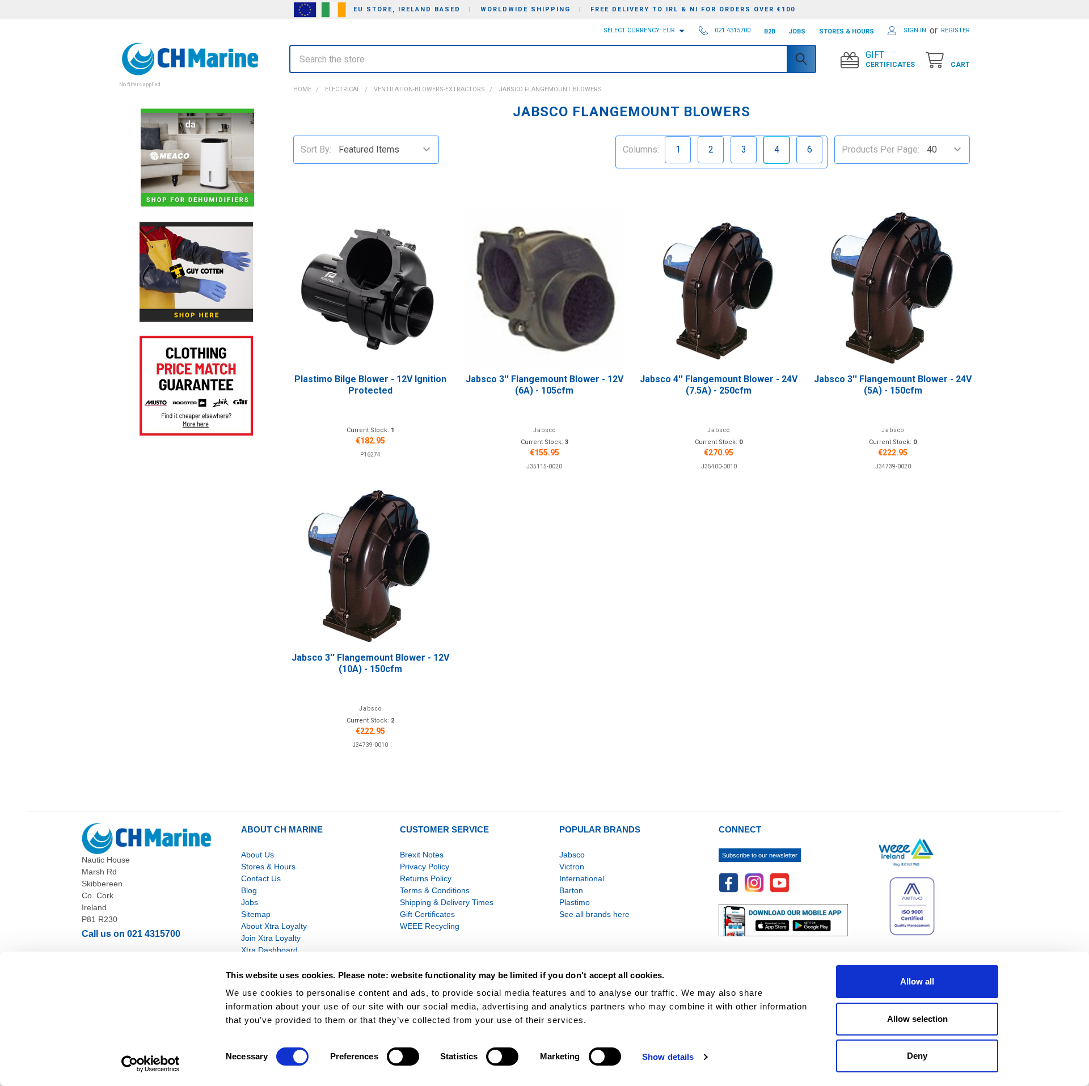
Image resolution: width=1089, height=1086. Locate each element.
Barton (571, 890)
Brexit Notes (422, 854)
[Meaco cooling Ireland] (197, 158)
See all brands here (594, 914)
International (581, 878)
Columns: (641, 149)
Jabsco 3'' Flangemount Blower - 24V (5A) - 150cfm (893, 385)
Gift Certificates (427, 914)
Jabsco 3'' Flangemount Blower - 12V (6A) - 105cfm (544, 385)
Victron (571, 866)
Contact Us (261, 878)
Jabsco (572, 854)
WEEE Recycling (429, 926)
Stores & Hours (268, 866)
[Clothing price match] (196, 385)
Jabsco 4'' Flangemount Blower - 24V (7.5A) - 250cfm (718, 385)
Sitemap (256, 914)
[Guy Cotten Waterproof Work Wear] (196, 272)
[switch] (403, 1056)
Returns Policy (425, 878)
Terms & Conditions (435, 890)
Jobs (249, 902)
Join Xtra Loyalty (271, 938)
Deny (917, 1055)
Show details (668, 1057)
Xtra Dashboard (269, 949)
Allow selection (917, 1019)
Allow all (917, 981)
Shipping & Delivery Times (446, 902)
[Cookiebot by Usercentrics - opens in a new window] (150, 1063)
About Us (257, 854)
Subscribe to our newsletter (759, 855)
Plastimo (574, 902)
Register (955, 30)
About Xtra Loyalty (274, 926)
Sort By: (316, 149)
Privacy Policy (424, 866)
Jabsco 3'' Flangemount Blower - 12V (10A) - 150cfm (370, 663)
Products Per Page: (880, 149)
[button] (196, 78)
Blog (249, 890)
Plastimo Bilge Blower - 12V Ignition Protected (370, 385)
